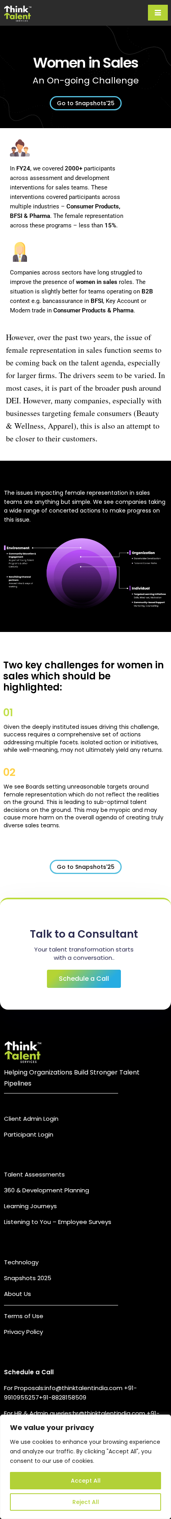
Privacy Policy (23, 1332)
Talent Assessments (34, 1174)
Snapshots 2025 (27, 1278)
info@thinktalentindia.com (84, 1388)
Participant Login (28, 1134)
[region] (85, 1467)
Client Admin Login (31, 1118)
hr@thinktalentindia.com (110, 1413)
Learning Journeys (30, 1206)
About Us (17, 1294)
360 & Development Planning (46, 1190)
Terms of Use (23, 1316)
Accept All (86, 1481)
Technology (21, 1262)
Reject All (85, 1502)
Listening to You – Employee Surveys (57, 1222)
